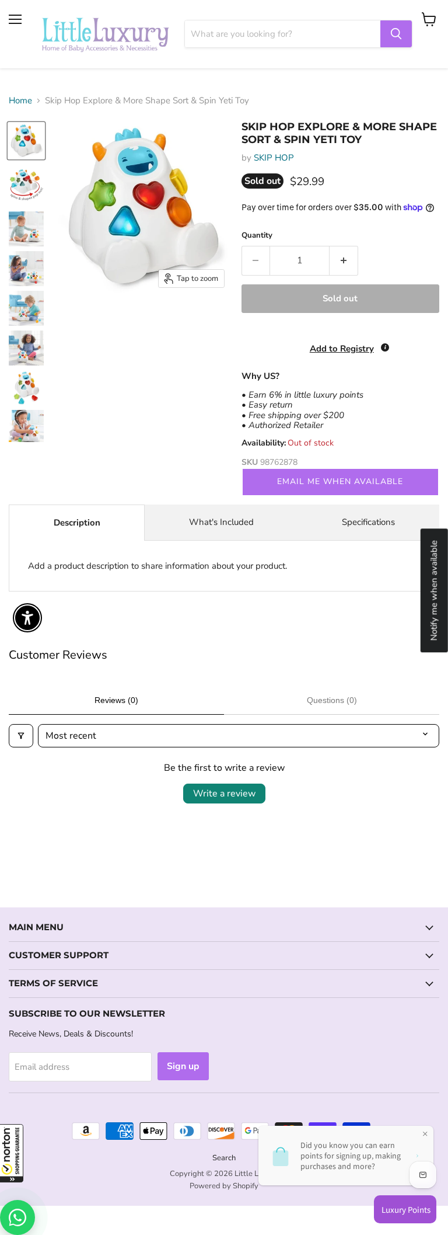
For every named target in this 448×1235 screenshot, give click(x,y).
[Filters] (21, 735)
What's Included (221, 522)
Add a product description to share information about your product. (157, 566)
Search (224, 1158)
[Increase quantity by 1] (344, 260)
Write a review (224, 793)
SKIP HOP (274, 157)
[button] (11, 1153)
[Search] (396, 33)
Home (20, 101)
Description (77, 522)
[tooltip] (385, 347)
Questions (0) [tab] (332, 700)
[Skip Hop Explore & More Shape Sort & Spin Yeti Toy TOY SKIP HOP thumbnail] (26, 140)
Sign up (183, 1066)
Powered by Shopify (224, 1186)
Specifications (368, 522)
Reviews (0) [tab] (116, 700)
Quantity (257, 235)
